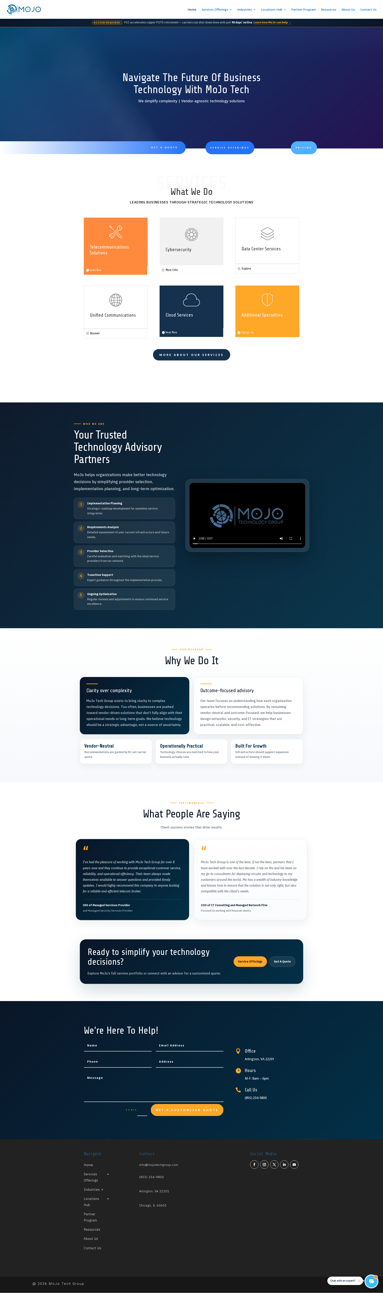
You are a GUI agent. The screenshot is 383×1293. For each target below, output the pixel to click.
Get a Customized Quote (187, 1110)
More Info (172, 270)
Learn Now (95, 270)
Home (192, 9)
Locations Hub (271, 9)
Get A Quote (164, 147)
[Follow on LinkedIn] (284, 1164)
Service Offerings (230, 147)
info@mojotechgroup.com (158, 1165)
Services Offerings (215, 9)
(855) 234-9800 (151, 1177)
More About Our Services (191, 355)
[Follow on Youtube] (294, 1164)
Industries (244, 9)
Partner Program (303, 9)
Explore (246, 268)
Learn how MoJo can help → (272, 22)
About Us (348, 9)
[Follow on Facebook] (254, 1164)
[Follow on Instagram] (264, 1164)
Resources (328, 9)
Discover (95, 333)
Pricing (304, 147)
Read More (171, 332)
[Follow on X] (274, 1164)
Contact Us (368, 9)
